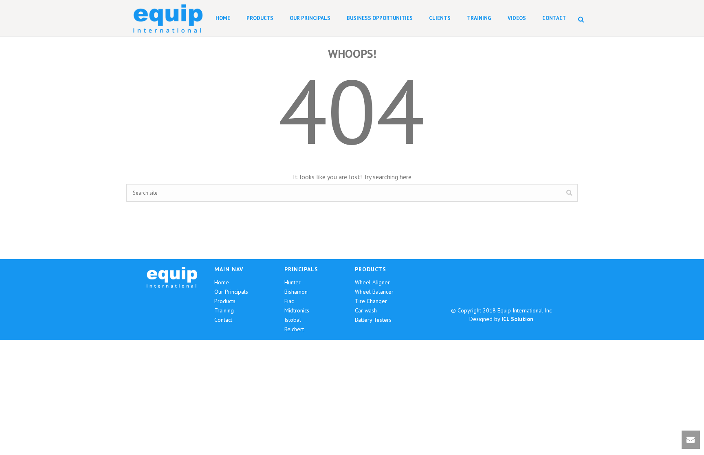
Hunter (292, 282)
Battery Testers (373, 319)
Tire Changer (371, 301)
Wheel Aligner (372, 282)
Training (479, 18)
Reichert (294, 329)
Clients (440, 18)
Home (223, 18)
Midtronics (296, 310)
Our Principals (310, 18)
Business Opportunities (380, 18)
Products (259, 18)
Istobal (292, 319)
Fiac (289, 301)
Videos (517, 18)
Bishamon (296, 291)
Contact (554, 18)
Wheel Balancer (374, 291)
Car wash (366, 310)
